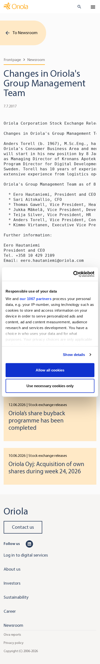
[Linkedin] (29, 543)
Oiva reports (12, 635)
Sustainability (16, 597)
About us (12, 569)
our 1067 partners (36, 299)
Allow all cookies (50, 370)
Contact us (23, 527)
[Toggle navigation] (93, 7)
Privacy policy (14, 643)
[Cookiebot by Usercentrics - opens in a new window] (73, 274)
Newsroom (36, 59)
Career (10, 611)
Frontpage (12, 59)
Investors (12, 583)
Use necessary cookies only (50, 386)
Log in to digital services (26, 555)
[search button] (77, 6)
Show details (74, 355)
